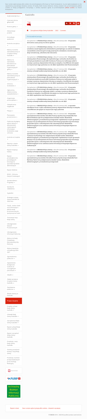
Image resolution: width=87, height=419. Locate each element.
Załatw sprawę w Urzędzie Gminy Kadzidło (12, 281)
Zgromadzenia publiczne (11, 257)
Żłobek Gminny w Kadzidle (12, 294)
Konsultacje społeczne (11, 38)
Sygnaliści (10, 193)
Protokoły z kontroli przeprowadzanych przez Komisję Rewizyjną (13, 360)
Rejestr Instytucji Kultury (12, 151)
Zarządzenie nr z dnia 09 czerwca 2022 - (51, 151)
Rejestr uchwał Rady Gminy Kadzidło (13, 328)
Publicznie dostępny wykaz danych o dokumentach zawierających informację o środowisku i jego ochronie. (13, 127)
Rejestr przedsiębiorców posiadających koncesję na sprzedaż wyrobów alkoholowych (13, 160)
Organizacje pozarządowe (11, 99)
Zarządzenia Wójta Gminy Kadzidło (13, 322)
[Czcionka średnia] (70, 23)
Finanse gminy (12, 27)
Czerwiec (63, 30)
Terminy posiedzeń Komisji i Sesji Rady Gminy (13, 351)
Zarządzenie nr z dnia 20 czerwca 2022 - (53, 107)
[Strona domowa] (27, 30)
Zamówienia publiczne (11, 288)
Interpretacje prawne (11, 32)
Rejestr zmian (14, 408)
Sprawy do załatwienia (10, 188)
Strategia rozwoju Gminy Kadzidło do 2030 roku (13, 199)
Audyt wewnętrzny (13, 16)
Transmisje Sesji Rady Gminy (12, 218)
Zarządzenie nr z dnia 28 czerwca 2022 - (51, 42)
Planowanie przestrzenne (11, 116)
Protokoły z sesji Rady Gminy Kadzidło (12, 343)
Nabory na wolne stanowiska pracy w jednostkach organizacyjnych (13, 76)
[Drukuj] (78, 23)
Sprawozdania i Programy (12, 181)
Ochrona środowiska (11, 85)
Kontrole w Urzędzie (13, 137)
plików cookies (70, 7)
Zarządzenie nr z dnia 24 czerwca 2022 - (53, 79)
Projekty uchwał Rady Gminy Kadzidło (12, 308)
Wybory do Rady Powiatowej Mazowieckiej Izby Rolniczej (13, 241)
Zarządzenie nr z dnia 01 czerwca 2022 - (52, 159)
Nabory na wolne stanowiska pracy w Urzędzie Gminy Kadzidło (13, 52)
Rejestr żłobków (12, 170)
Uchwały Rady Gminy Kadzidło (12, 315)
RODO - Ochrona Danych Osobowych (13, 175)
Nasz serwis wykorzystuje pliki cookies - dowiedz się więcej (41, 408)
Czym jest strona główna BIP (12, 21)
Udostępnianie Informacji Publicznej (13, 233)
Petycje (9, 111)
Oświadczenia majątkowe (11, 105)
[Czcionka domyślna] (67, 23)
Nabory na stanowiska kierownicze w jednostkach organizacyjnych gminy (12, 64)
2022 (56, 30)
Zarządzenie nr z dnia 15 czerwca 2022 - (53, 120)
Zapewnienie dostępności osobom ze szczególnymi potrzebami (11, 266)
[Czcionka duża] (74, 23)
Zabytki (9, 275)
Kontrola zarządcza (13, 43)
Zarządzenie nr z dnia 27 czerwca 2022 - (53, 61)
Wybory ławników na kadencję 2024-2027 (13, 250)
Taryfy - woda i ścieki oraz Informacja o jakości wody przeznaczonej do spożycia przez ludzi (13, 209)
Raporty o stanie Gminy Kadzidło (12, 144)
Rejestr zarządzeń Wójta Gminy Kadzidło (13, 335)
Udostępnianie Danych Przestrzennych (12, 226)
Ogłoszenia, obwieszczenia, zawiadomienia (12, 92)
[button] (84, 1)
